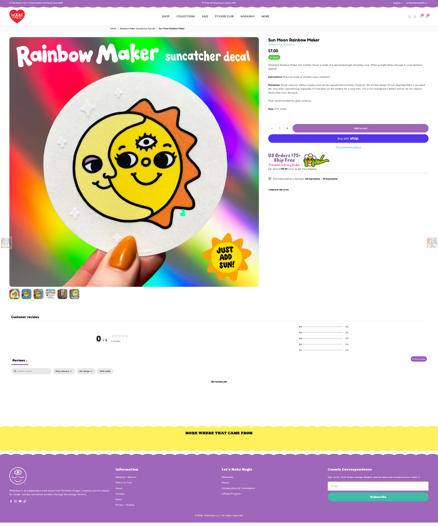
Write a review (419, 359)
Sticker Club (224, 16)
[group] (134, 162)
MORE (265, 16)
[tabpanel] (219, 393)
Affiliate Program (231, 493)
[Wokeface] (17, 16)
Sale (205, 16)
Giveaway (247, 16)
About (118, 488)
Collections (185, 16)
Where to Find (123, 482)
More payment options (348, 147)
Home (113, 28)
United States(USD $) (416, 3)
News (118, 499)
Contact (119, 493)
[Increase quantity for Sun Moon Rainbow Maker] (287, 128)
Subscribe (378, 497)
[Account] (415, 16)
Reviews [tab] (19, 360)
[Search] (409, 16)
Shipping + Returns (125, 476)
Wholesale (227, 476)
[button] (250, 162)
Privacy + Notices (124, 504)
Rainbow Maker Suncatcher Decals (137, 28)
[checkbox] (105, 371)
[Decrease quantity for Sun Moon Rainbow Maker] (271, 128)
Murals (225, 482)
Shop (166, 16)
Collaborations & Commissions (238, 488)
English (397, 3)
